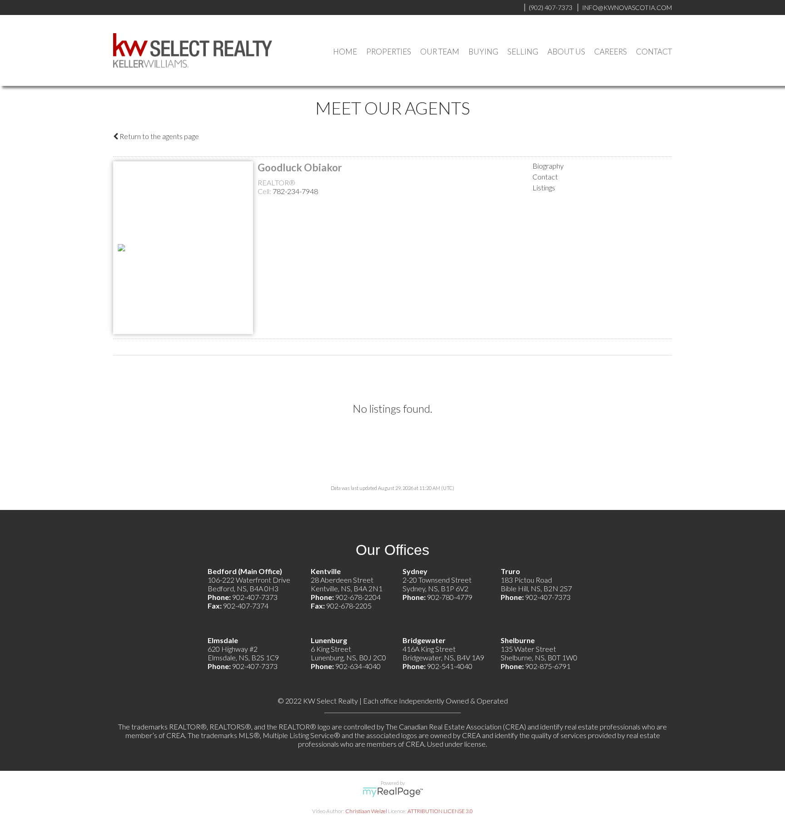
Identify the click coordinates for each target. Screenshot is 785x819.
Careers (610, 51)
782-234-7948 (295, 191)
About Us (566, 51)
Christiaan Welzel (366, 811)
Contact (654, 51)
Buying (483, 51)
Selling (522, 51)
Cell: (265, 191)
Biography (548, 165)
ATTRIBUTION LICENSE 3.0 (440, 811)
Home (345, 51)
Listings (543, 187)
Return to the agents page (158, 136)
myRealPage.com (392, 792)
